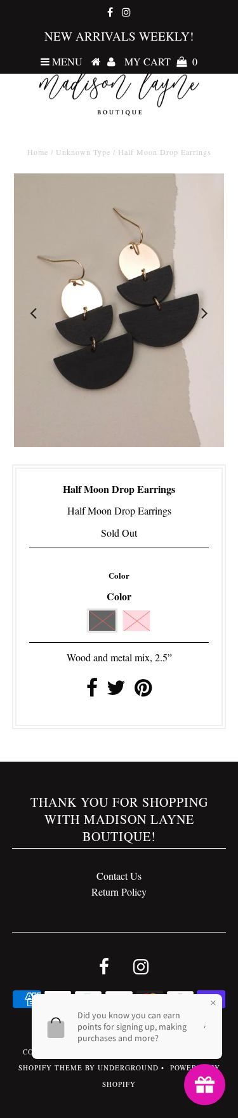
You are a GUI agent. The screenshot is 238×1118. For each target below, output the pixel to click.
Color (119, 575)
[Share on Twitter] (116, 690)
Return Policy (119, 891)
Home (37, 152)
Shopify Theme (50, 1067)
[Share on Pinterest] (143, 690)
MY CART (160, 61)
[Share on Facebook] (92, 690)
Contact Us (119, 875)
